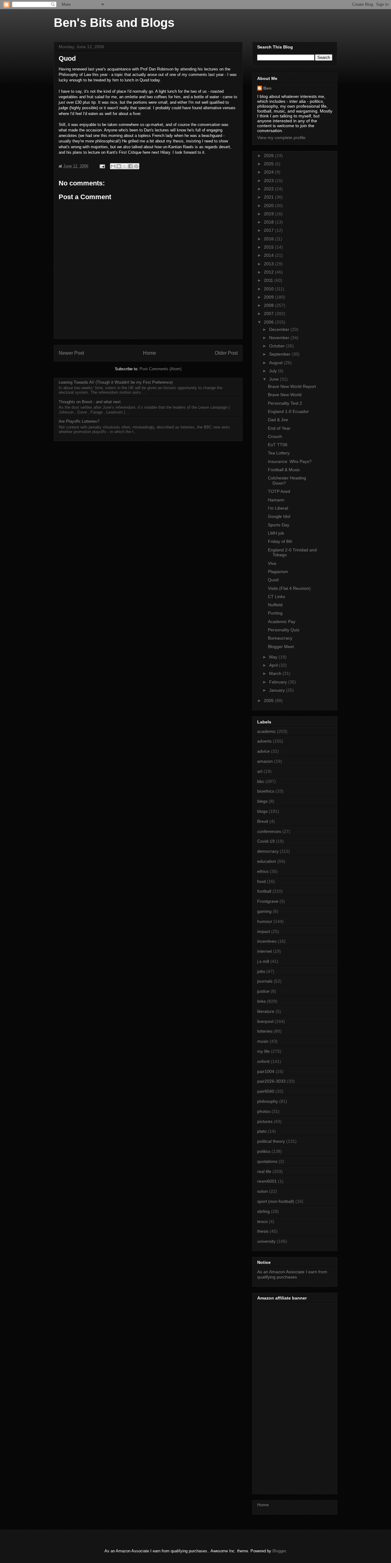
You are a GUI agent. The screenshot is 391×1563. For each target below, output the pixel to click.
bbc (260, 781)
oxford (263, 1061)
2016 (269, 238)
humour (264, 921)
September (280, 354)
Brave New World (284, 394)
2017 (269, 230)
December (280, 329)
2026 (269, 155)
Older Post (226, 353)
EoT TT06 (277, 444)
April (274, 665)
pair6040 (265, 1091)
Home (149, 353)
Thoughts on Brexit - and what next (90, 402)
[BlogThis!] (119, 166)
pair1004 (265, 1071)
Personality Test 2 (285, 403)
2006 (269, 322)
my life (263, 1051)
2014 (269, 255)
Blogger (279, 1551)
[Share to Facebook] (130, 166)
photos (263, 1111)
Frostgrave (267, 901)
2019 (269, 213)
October (277, 345)
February (278, 681)
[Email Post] (101, 166)
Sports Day (278, 524)
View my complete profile (281, 137)
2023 (269, 180)
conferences (269, 831)
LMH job (276, 533)
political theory (271, 1141)
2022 (269, 188)
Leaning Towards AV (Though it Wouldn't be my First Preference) (116, 382)
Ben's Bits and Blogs (114, 22)
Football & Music (284, 469)
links (261, 1001)
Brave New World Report (292, 386)
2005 (269, 700)
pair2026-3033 (271, 1081)
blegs (262, 801)
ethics (263, 871)
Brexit (262, 821)
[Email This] (113, 166)
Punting (275, 613)
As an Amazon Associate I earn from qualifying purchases (292, 1274)
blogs (262, 811)
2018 (269, 222)
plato (262, 1131)
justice (263, 991)
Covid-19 (266, 841)
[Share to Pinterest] (136, 166)
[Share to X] (125, 166)
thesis (263, 1231)
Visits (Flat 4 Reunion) (289, 588)
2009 (269, 297)
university (266, 1241)
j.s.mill (263, 961)
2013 (269, 263)
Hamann (276, 499)
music (263, 1041)
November (280, 337)
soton (262, 1191)
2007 (269, 313)
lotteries (264, 1031)
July (273, 370)
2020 (269, 205)
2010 (269, 288)
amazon (265, 761)
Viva (272, 563)
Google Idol (279, 516)
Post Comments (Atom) (160, 369)
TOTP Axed (279, 491)
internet (264, 951)
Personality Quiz (283, 629)
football (264, 891)
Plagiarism (278, 571)
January (277, 690)
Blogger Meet (281, 646)
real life (264, 1171)
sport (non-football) (275, 1201)
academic (266, 731)
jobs (261, 971)
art (259, 771)
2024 (269, 172)
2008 (269, 305)
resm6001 (267, 1181)
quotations (267, 1161)
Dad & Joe (278, 419)
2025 (269, 163)
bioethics (265, 791)
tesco (262, 1221)
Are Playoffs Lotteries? (79, 421)
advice (263, 751)
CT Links (276, 596)
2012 (269, 272)
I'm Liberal (278, 508)
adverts (264, 741)
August (276, 362)
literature (265, 1011)
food (261, 881)
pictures (264, 1121)
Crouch (275, 436)
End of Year (279, 428)
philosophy (267, 1101)
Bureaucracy (280, 638)
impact (263, 931)
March (276, 673)
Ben (267, 88)
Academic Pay (281, 621)
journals (264, 981)
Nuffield (275, 604)
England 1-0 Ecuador (288, 411)
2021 (269, 197)
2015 (269, 247)
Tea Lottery (279, 452)
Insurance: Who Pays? (290, 461)
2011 (269, 280)
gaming (264, 911)
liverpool (265, 1021)
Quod (273, 579)
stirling (263, 1211)
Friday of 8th (280, 541)
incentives (266, 941)
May (274, 656)
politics (263, 1151)
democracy (268, 851)
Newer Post (71, 353)
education (266, 861)
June (274, 379)
